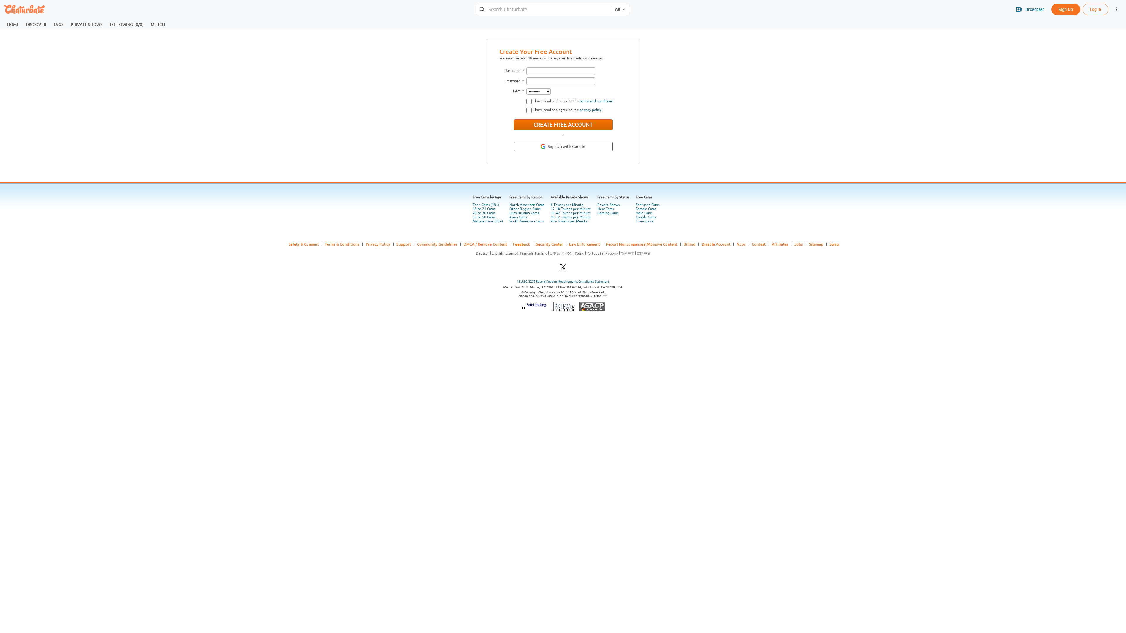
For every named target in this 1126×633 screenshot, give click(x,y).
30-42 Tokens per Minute (571, 213)
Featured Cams (647, 205)
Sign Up (1066, 9)
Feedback (521, 244)
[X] (563, 269)
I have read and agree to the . (573, 101)
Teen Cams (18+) (486, 205)
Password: (513, 81)
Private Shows (608, 205)
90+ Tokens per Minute (569, 221)
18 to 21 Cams (484, 209)
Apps (741, 244)
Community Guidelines (437, 244)
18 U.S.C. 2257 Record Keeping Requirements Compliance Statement (563, 281)
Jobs (798, 244)
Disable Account (716, 244)
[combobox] (543, 9)
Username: (512, 71)
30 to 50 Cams (484, 217)
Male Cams (644, 213)
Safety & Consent (304, 244)
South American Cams (526, 221)
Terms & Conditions (342, 244)
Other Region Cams (524, 209)
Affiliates (780, 244)
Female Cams (646, 209)
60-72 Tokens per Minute (571, 217)
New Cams (605, 209)
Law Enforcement (584, 244)
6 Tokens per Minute (567, 205)
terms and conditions (596, 101)
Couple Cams (646, 217)
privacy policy (590, 110)
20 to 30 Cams (484, 213)
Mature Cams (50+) (488, 221)
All (617, 9)
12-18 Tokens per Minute (571, 209)
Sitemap (816, 244)
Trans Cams (645, 221)
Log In (1095, 9)
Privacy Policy (378, 244)
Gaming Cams (607, 213)
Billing (690, 244)
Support (403, 244)
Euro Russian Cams (524, 213)
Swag (834, 244)
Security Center (549, 244)
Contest (759, 244)
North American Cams (526, 205)
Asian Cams (518, 217)
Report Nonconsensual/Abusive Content (641, 244)
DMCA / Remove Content (485, 244)
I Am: (517, 91)
